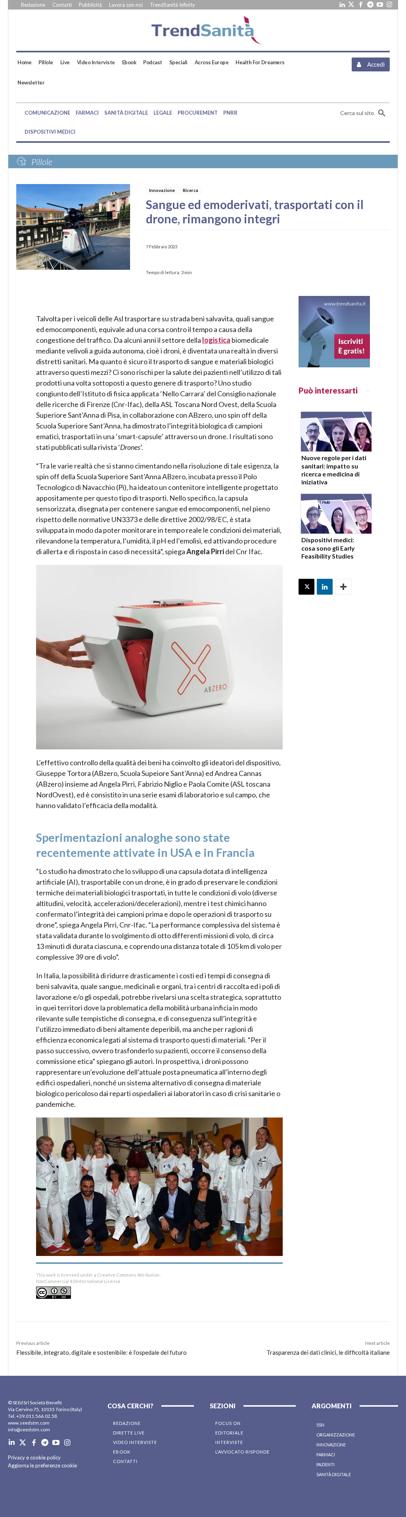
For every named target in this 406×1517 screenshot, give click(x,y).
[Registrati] (334, 332)
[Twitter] (351, 5)
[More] (343, 587)
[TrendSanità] (203, 30)
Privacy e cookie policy (34, 1457)
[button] (365, 113)
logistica (216, 340)
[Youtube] (380, 5)
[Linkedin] (342, 5)
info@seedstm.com (29, 1430)
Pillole (41, 161)
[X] (306, 587)
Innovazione (162, 190)
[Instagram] (389, 5)
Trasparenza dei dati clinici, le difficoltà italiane (328, 1352)
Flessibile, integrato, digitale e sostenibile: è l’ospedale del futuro (101, 1352)
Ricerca (190, 190)
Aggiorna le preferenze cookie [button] (42, 1465)
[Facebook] (361, 5)
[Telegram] (370, 5)
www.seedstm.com (29, 1423)
